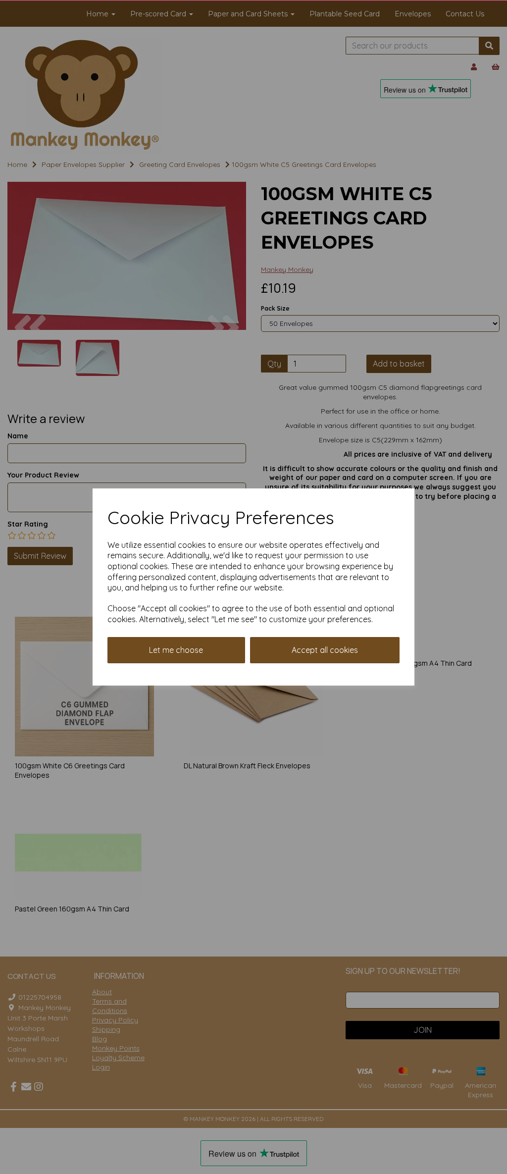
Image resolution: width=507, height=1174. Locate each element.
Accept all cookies (325, 650)
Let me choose (176, 650)
